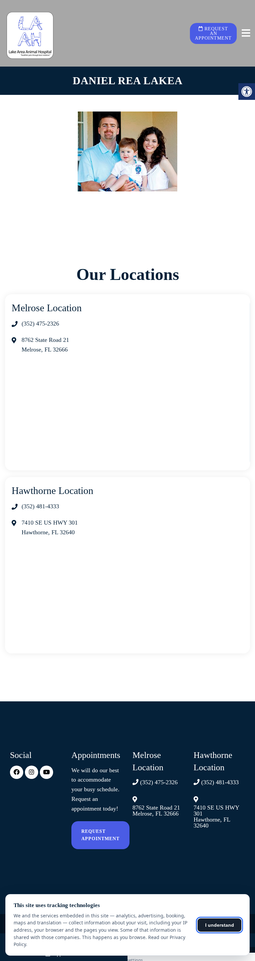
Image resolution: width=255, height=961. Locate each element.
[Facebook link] (16, 772)
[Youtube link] (46, 772)
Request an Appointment (213, 33)
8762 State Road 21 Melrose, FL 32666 (156, 811)
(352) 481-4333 (40, 506)
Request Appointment (100, 835)
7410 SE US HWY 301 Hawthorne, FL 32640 (216, 817)
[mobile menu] (246, 33)
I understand (219, 925)
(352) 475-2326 (40, 323)
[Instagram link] (31, 772)
